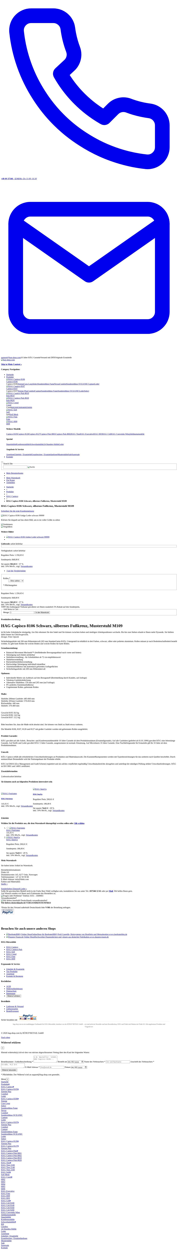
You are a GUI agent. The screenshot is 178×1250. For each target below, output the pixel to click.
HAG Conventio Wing (120, 434)
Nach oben (5, 1037)
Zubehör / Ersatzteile (22, 454)
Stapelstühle (11, 444)
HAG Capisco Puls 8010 (11, 1158)
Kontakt (4, 1248)
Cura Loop (28, 384)
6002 (13, 407)
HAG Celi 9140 (7, 1205)
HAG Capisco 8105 (10, 1089)
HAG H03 (97, 434)
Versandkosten (27, 566)
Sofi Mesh (14, 414)
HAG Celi (106, 434)
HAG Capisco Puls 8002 (11, 1155)
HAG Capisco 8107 (10, 1122)
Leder (96, 384)
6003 (17, 407)
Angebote (10, 454)
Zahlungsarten (12, 1009)
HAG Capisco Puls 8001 (11, 1153)
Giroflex (4, 1226)
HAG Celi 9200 (7, 1210)
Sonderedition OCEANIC (77, 384)
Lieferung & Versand (15, 1006)
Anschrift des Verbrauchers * (142, 1062)
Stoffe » (4, 884)
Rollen (6, 578)
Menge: (6, 612)
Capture (91, 384)
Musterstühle (63, 454)
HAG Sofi (10, 952)
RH (2, 1224)
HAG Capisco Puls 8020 (11, 1160)
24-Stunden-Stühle (51, 444)
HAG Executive (86, 434)
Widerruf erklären (13, 996)
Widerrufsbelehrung (14, 989)
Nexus (57, 384)
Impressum (10, 993)
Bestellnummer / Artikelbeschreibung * (17, 1062)
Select (35, 384)
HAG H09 (10, 959)
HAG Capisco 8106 (10, 1099)
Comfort (63, 384)
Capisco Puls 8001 (48, 434)
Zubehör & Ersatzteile (15, 969)
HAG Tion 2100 (8, 1165)
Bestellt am (62, 1062)
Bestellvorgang (12, 1011)
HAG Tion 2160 (8, 1170)
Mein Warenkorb (13, 478)
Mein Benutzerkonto (14, 473)
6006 (30, 407)
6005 (26, 407)
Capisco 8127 (34, 434)
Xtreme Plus (23, 391)
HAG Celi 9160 (7, 1208)
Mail (111, 891)
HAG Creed (11, 954)
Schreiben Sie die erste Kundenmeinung (17, 511)
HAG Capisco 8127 (10, 1146)
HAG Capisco (12, 496)
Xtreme (21, 384)
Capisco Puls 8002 (63, 434)
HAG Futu (10, 956)
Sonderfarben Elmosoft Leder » (14, 889)
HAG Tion (75, 434)
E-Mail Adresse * (32, 1067)
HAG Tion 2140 (8, 1167)
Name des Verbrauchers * (94, 1062)
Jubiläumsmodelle (137, 434)
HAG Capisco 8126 (10, 1141)
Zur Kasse (10, 480)
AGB (8, 986)
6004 (22, 407)
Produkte (10, 492)
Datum (67, 1067)
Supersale (76, 454)
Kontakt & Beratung (14, 976)
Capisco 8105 (12, 434)
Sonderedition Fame (46, 384)
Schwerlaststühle (37, 444)
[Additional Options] (7, 914)
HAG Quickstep (7, 799)
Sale (70, 454)
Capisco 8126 (23, 434)
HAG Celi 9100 (7, 1203)
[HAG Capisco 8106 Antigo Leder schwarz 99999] (27, 537)
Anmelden (10, 482)
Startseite (10, 374)
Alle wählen (79, 823)
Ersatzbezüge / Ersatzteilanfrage (44, 454)
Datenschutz (11, 991)
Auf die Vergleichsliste (16, 571)
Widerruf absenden (9, 1070)
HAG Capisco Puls (14, 949)
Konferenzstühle (23, 444)
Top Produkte (11, 971)
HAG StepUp (37, 794)
